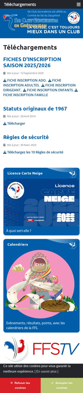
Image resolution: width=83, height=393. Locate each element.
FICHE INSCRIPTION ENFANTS (50, 90)
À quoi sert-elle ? (18, 230)
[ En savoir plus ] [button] (46, 371)
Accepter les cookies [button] (64, 385)
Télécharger (16, 123)
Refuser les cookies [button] (22, 385)
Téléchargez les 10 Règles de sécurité (35, 152)
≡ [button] (78, 4)
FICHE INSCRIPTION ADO (26, 80)
